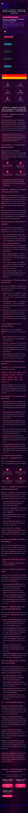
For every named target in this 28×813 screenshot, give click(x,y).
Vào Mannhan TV (8, 36)
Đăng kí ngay (8, 51)
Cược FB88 (4, 75)
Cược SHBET (4, 77)
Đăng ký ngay (8, 44)
